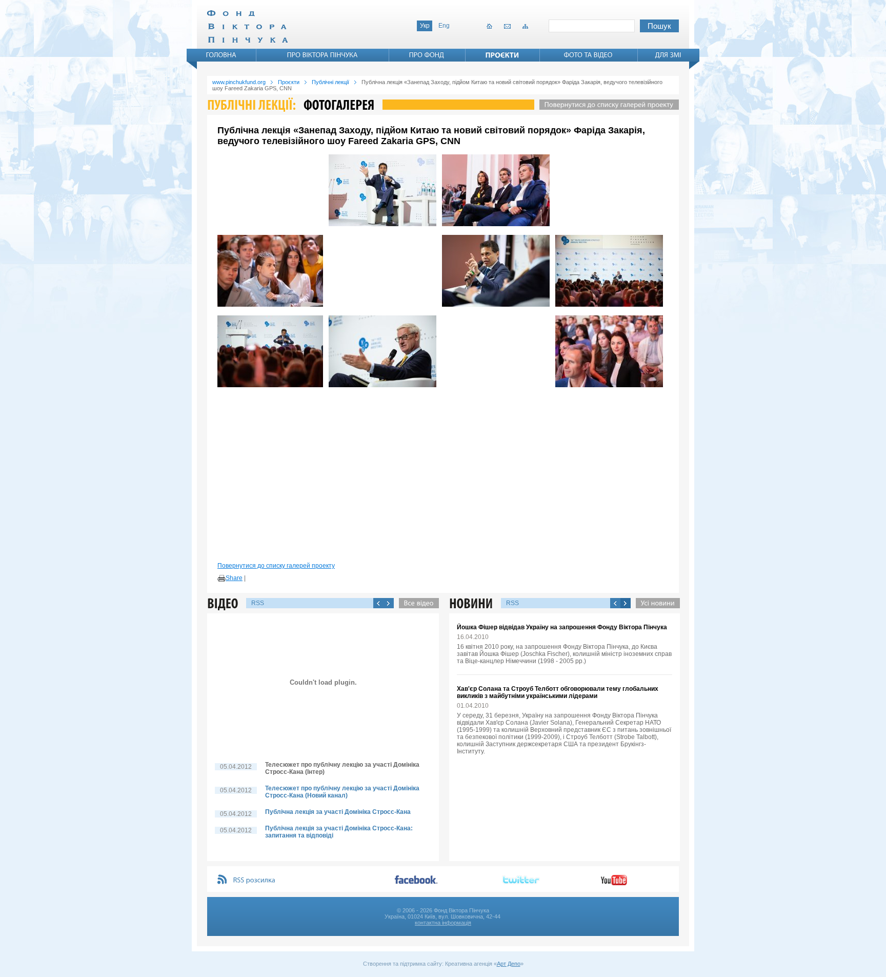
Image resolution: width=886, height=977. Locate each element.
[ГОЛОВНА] (221, 55)
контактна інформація (443, 923)
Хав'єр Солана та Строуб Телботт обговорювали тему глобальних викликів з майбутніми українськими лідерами (557, 692)
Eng (444, 25)
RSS (257, 603)
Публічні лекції (330, 82)
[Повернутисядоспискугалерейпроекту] (606, 104)
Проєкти (288, 82)
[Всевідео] (416, 603)
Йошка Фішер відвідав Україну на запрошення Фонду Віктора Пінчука (562, 627)
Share (234, 578)
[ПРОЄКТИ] (502, 55)
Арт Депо (508, 964)
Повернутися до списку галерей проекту (276, 565)
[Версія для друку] (221, 578)
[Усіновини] (655, 603)
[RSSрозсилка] (254, 880)
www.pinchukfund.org (239, 82)
